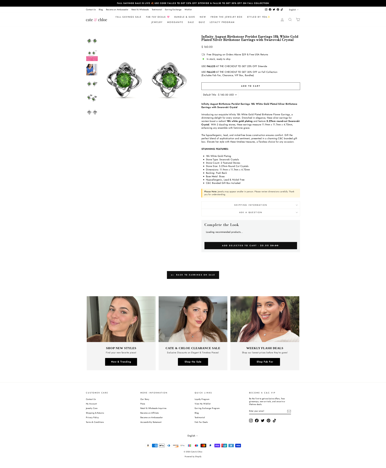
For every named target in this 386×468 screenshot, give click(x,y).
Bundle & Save (184, 16)
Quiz (202, 22)
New (203, 16)
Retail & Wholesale (140, 9)
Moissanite (175, 22)
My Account (91, 403)
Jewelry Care (92, 408)
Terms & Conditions (95, 422)
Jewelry (157, 22)
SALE (191, 22)
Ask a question (250, 212)
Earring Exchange (173, 9)
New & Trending (121, 361)
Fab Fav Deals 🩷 (158, 16)
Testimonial (157, 9)
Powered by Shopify (193, 456)
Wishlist (188, 9)
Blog (101, 9)
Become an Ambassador (117, 9)
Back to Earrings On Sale (195, 274)
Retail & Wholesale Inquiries (153, 408)
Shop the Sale (193, 361)
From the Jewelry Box (227, 16)
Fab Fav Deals (201, 422)
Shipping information (250, 205)
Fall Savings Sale (129, 16)
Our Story (144, 399)
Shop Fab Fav (265, 361)
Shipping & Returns (95, 412)
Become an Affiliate (149, 412)
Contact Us (91, 9)
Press (142, 403)
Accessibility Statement (150, 422)
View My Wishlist (202, 403)
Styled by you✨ (258, 16)
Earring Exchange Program (207, 408)
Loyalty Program (222, 22)
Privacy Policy (92, 417)
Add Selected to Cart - (250, 245)
